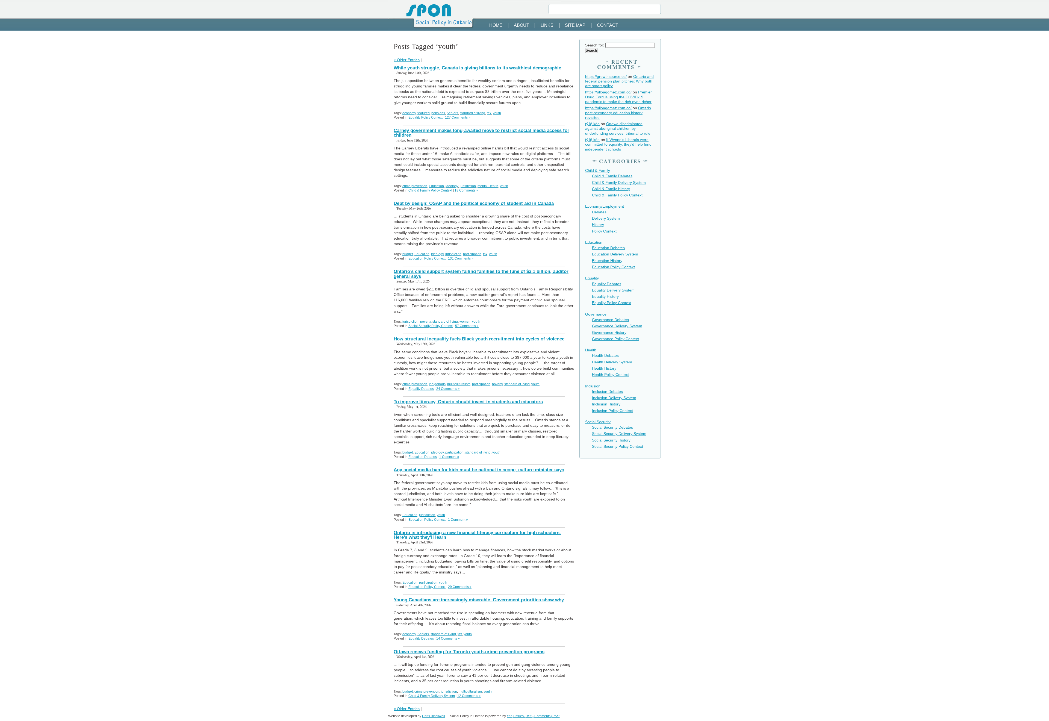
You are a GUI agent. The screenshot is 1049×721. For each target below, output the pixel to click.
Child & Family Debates (612, 176)
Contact (607, 25)
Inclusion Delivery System (614, 398)
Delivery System (606, 218)
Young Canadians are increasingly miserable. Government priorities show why (479, 599)
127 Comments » (457, 117)
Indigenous (437, 384)
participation (472, 254)
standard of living (472, 113)
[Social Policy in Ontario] (524, 18)
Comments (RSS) (547, 716)
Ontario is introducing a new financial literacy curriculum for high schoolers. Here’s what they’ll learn (477, 535)
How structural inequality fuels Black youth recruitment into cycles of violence (479, 339)
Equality (592, 278)
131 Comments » (460, 258)
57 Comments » (467, 326)
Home (495, 25)
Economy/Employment (604, 206)
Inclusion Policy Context (612, 410)
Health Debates (605, 355)
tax (489, 113)
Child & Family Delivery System (431, 696)
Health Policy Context (610, 374)
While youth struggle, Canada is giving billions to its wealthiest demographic (477, 67)
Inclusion (592, 386)
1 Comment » (449, 456)
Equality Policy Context (425, 117)
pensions (438, 113)
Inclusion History (606, 404)
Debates (599, 212)
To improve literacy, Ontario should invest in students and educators (468, 401)
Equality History (605, 296)
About (521, 25)
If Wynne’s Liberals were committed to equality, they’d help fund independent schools (618, 144)
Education (436, 186)
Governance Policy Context (615, 339)
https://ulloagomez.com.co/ (608, 92)
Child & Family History (611, 189)
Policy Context (604, 231)
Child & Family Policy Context (430, 190)
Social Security (598, 422)
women (464, 321)
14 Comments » (448, 638)
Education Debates (422, 456)
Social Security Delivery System (619, 433)
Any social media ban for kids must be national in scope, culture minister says (479, 469)
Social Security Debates (612, 427)
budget (407, 254)
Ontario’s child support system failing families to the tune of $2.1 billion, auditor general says (481, 274)
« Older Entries (407, 60)
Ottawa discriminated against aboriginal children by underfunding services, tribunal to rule (617, 129)
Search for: (594, 45)
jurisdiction (468, 186)
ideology (452, 186)
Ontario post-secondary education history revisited (618, 113)
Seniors (452, 113)
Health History (604, 368)
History (598, 224)
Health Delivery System (612, 362)
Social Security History (611, 440)
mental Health (488, 186)
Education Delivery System (615, 254)
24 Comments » (448, 388)
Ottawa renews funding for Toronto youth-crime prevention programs (469, 651)
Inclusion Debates (607, 391)
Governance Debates (610, 319)
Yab (509, 716)
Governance (595, 314)
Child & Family (597, 170)
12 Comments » (469, 696)
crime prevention (414, 186)
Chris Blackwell (433, 716)
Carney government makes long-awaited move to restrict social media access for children (481, 133)
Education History (607, 260)
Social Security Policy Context (430, 326)
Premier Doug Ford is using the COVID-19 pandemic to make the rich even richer (618, 97)
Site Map (575, 25)
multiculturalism (458, 384)
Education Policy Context (427, 258)
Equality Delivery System (613, 290)
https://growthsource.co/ (606, 76)
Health (590, 350)
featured (423, 113)
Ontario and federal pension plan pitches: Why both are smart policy (619, 81)
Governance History (609, 332)
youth (497, 113)
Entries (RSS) (523, 716)
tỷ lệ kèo (592, 124)
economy (409, 113)
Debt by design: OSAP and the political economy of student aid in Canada (474, 203)
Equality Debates (421, 388)
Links (547, 25)
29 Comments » (460, 586)
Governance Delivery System (617, 326)
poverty (425, 321)
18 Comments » (466, 190)
